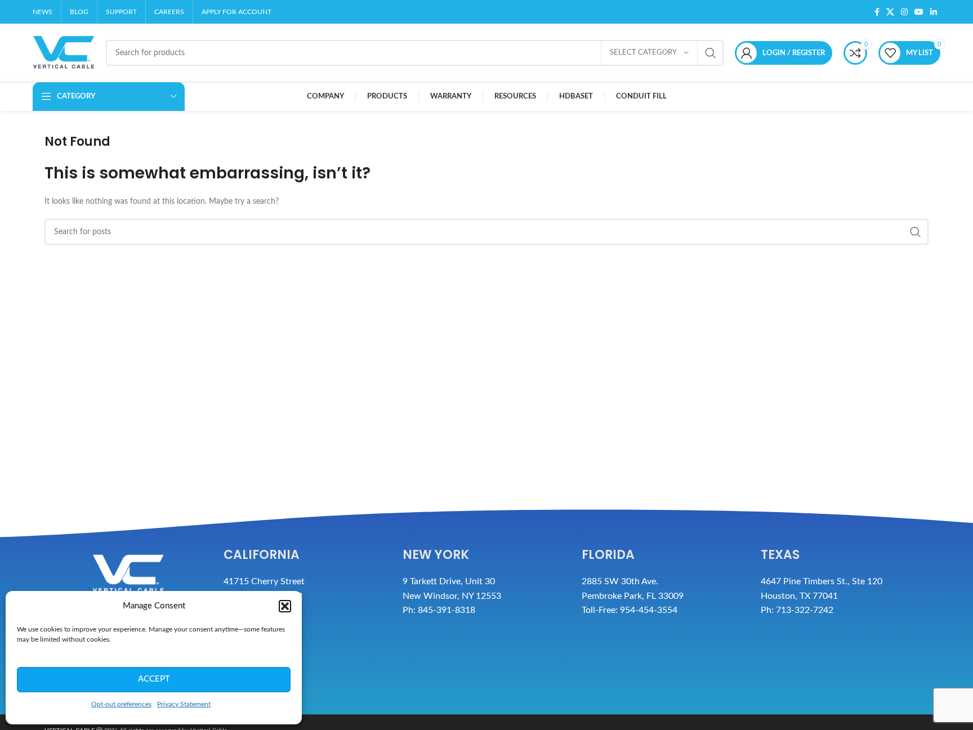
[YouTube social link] (919, 12)
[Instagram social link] (904, 12)
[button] (285, 606)
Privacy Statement (184, 704)
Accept (154, 679)
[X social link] (890, 12)
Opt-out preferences (121, 704)
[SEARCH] (711, 53)
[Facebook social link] (877, 12)
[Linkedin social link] (933, 12)
